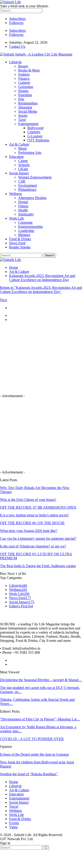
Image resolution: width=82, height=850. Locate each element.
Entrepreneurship (30, 226)
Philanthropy (27, 189)
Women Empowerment (34, 177)
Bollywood (35, 128)
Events (14, 823)
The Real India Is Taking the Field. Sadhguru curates (38, 566)
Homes (23, 91)
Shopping (25, 107)
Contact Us (17, 46)
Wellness (15, 194)
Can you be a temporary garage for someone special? (38, 538)
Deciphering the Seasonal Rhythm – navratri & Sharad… (41, 680)
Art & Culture (19, 144)
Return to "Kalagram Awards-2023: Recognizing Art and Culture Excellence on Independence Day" (41, 290)
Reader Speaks (20, 247)
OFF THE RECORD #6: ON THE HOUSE (32, 523)
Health (23, 210)
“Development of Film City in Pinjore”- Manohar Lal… (40, 719)
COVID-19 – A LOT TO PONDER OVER (32, 739)
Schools (24, 165)
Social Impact (19, 173)
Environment (27, 185)
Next (3, 300)
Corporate (25, 222)
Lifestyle (15, 62)
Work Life (16, 218)
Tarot (22, 120)
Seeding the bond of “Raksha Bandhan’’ (29, 774)
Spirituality (26, 214)
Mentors (24, 235)
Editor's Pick (21, 606)
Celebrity (34, 132)
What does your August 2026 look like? (28, 531)
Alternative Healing (32, 198)
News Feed (17, 243)
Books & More (29, 70)
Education (16, 157)
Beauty (23, 66)
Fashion (24, 74)
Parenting (25, 95)
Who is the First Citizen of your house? (28, 500)
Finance (24, 78)
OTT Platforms (38, 140)
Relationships (28, 103)
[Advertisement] (38, 357)
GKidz (23, 169)
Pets (21, 99)
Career (23, 161)
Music (22, 148)
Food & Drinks (20, 239)
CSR (21, 181)
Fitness (23, 206)
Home (13, 782)
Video (13, 827)
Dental (23, 202)
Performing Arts (29, 152)
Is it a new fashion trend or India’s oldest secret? (34, 515)
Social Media (27, 111)
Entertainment (28, 124)
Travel (13, 806)
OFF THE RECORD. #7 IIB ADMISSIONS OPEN (38, 507)
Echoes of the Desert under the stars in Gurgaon (34, 754)
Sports (22, 115)
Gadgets (24, 83)
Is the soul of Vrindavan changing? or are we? (33, 546)
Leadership (26, 231)
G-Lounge (34, 136)
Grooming (25, 87)
